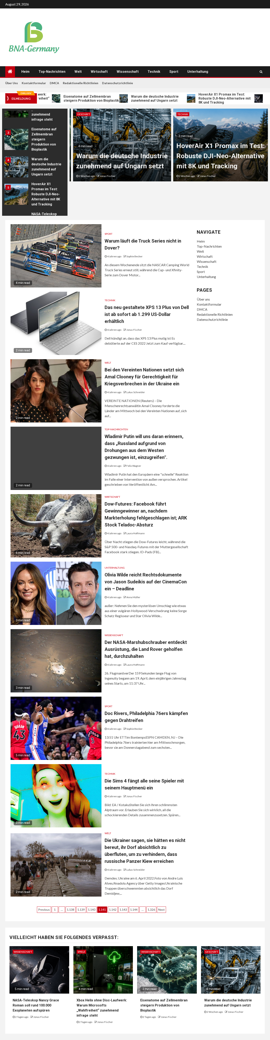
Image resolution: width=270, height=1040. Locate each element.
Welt (78, 72)
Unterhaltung (197, 72)
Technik (154, 72)
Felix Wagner (133, 465)
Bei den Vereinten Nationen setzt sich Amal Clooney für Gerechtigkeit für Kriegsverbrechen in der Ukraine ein (144, 376)
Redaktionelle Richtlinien (80, 83)
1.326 (151, 909)
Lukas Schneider (135, 392)
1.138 (70, 909)
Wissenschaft (128, 72)
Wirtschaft (99, 72)
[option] (34, 140)
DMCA (54, 83)
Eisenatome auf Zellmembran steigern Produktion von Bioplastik (63, 98)
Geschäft (80, 114)
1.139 (81, 909)
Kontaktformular (34, 83)
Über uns (11, 83)
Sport (173, 72)
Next (161, 909)
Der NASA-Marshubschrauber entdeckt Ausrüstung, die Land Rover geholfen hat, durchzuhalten (146, 649)
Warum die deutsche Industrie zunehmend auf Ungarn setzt (126, 98)
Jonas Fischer (104, 176)
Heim (25, 72)
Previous (44, 909)
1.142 (112, 909)
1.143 (123, 909)
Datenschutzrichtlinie (117, 83)
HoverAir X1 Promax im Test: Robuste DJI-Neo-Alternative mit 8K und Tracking (196, 98)
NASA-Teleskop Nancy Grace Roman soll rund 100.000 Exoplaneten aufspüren (36, 1005)
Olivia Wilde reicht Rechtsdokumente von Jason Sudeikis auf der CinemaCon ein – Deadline (146, 581)
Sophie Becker (134, 256)
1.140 (91, 909)
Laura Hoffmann (135, 533)
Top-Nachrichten (52, 72)
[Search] (261, 72)
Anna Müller (133, 597)
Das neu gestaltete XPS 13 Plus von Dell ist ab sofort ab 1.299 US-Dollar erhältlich (147, 314)
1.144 (134, 909)
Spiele (81, 951)
